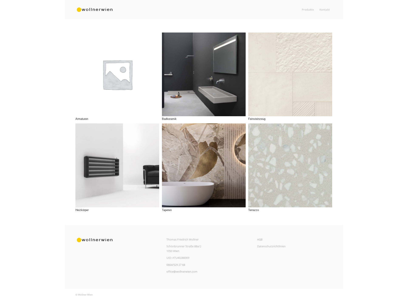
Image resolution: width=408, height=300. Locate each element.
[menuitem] (308, 9)
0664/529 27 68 (175, 265)
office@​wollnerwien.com (181, 271)
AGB (259, 239)
